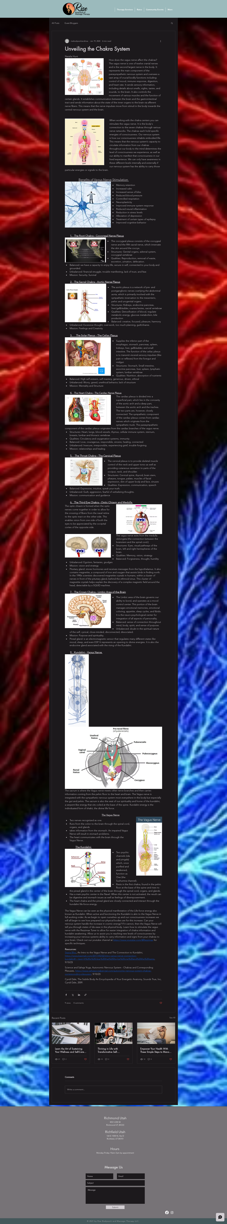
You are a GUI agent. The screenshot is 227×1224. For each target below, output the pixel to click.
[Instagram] (172, 1212)
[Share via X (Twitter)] (72, 995)
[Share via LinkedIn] (79, 995)
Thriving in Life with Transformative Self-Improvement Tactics (108, 1050)
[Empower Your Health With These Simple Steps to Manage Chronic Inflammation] (156, 1033)
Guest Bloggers (71, 23)
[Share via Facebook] (66, 995)
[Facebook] (167, 1212)
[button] (172, 23)
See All (172, 1017)
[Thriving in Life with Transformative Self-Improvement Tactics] (114, 1033)
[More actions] (160, 41)
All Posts (55, 23)
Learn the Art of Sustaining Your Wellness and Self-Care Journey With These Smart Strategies (69, 1050)
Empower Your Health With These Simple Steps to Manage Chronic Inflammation (156, 1050)
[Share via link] (85, 995)
